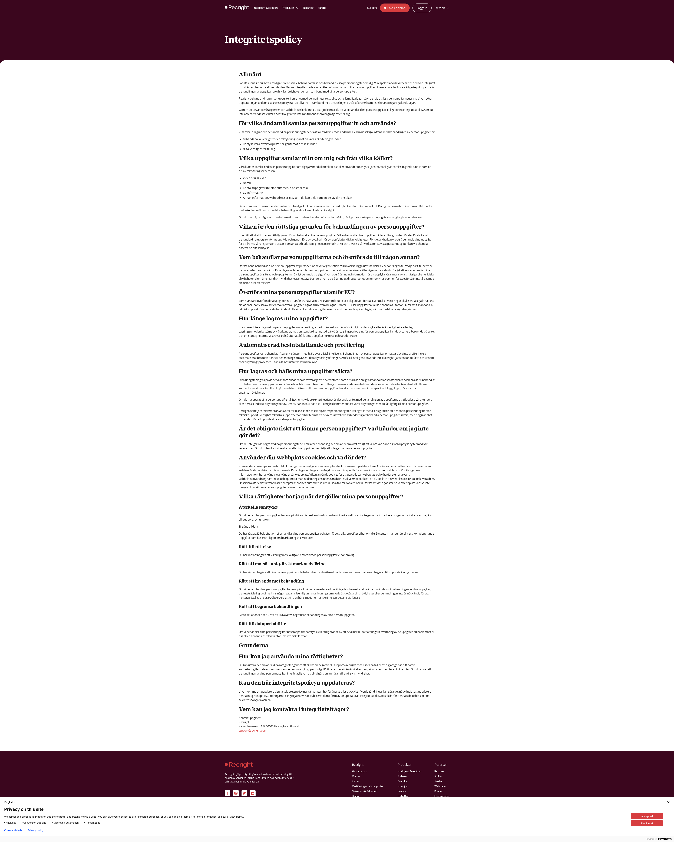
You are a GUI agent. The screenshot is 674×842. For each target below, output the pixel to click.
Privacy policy (36, 830)
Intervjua (403, 786)
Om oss (356, 776)
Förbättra (403, 796)
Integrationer (441, 796)
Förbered (403, 776)
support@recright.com (252, 730)
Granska (402, 781)
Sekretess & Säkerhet (364, 791)
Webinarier (440, 786)
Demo (355, 796)
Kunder (322, 7)
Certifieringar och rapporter (368, 786)
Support (372, 7)
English (9, 802)
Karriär (355, 781)
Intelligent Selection (265, 7)
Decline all (647, 823)
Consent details (13, 830)
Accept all (647, 816)
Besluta (402, 791)
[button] (290, 8)
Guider (438, 781)
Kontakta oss (359, 771)
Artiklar (438, 776)
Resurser (308, 7)
